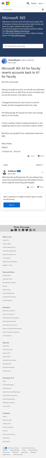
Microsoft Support (18, 35)
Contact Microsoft (15, 450)
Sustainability (6, 441)
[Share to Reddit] (23, 230)
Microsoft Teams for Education (11, 318)
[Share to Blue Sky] (27, 230)
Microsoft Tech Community (10, 395)
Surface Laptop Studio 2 (9, 247)
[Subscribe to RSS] (30, 230)
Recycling (33, 452)
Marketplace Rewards (9, 402)
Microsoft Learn (7, 388)
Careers (5, 416)
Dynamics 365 (6, 353)
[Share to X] (19, 230)
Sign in (11, 205)
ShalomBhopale (14, 60)
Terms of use (6, 452)
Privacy (24, 450)
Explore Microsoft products (10, 261)
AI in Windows (6, 258)
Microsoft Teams (7, 364)
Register (34, 3)
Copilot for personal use (9, 254)
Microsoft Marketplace (9, 399)
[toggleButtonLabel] (42, 9)
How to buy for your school (10, 325)
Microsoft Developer (8, 385)
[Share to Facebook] (16, 230)
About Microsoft (7, 420)
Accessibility (6, 438)
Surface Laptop (7, 244)
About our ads (6, 454)
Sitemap (5, 450)
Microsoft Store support (9, 282)
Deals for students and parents (11, 332)
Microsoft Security (8, 349)
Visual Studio (6, 406)
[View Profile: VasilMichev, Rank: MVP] (4, 172)
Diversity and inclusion (9, 434)
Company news (7, 423)
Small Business (7, 371)
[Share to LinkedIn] (12, 230)
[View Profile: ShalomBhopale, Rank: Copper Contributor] (4, 61)
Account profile (7, 275)
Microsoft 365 (8, 9)
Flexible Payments (7, 300)
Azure (4, 381)
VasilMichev (12, 171)
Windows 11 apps (7, 265)
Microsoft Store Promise (9, 297)
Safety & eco (24, 452)
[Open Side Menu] (3, 3)
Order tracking (6, 289)
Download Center (7, 279)
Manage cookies (33, 450)
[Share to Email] (34, 230)
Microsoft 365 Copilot (8, 367)
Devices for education (8, 314)
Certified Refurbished (8, 293)
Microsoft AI (6, 346)
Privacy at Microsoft (8, 427)
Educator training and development (12, 328)
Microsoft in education (9, 310)
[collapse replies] (23, 169)
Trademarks (15, 452)
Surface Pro (6, 240)
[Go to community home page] (7, 3)
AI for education (7, 335)
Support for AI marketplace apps (11, 392)
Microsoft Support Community (17, 31)
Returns (5, 286)
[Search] (28, 3)
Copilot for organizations (9, 251)
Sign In (41, 3)
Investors (5, 431)
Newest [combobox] (39, 165)
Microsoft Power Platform (9, 360)
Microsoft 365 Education (9, 321)
